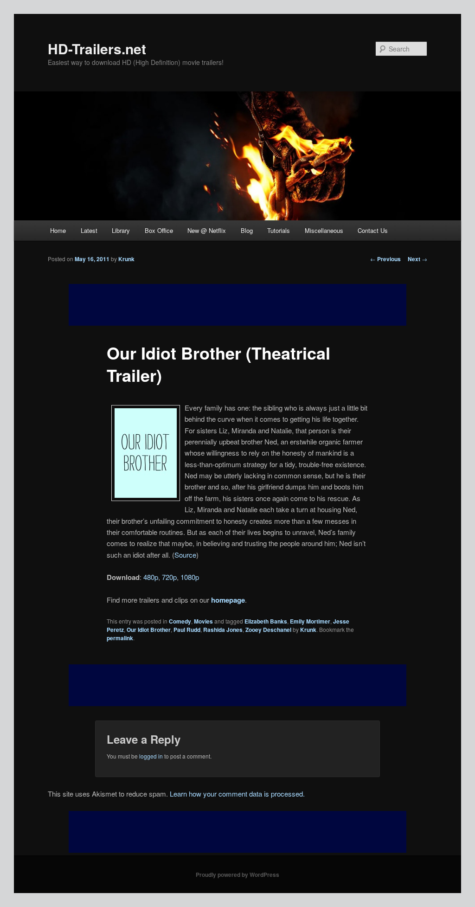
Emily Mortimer (310, 621)
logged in (151, 756)
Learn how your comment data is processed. (237, 793)
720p (169, 577)
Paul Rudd (186, 629)
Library (121, 230)
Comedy (180, 621)
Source (185, 555)
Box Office (159, 230)
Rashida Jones (223, 629)
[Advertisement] (237, 685)
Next (417, 259)
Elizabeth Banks (265, 621)
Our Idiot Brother (149, 629)
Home (58, 230)
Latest (89, 230)
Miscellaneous (324, 230)
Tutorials (278, 230)
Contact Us (373, 230)
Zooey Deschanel (268, 629)
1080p (189, 577)
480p (150, 577)
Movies (203, 621)
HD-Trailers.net (97, 48)
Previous (385, 259)
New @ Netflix (206, 230)
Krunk (126, 259)
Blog (247, 230)
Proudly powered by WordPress (237, 874)
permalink (120, 638)
